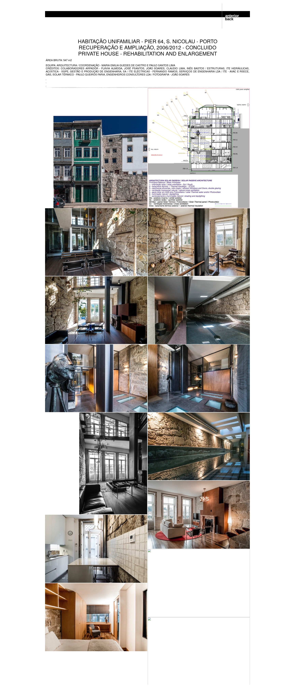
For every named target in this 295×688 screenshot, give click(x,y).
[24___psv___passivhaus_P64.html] (199, 207)
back (229, 19)
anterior (232, 16)
